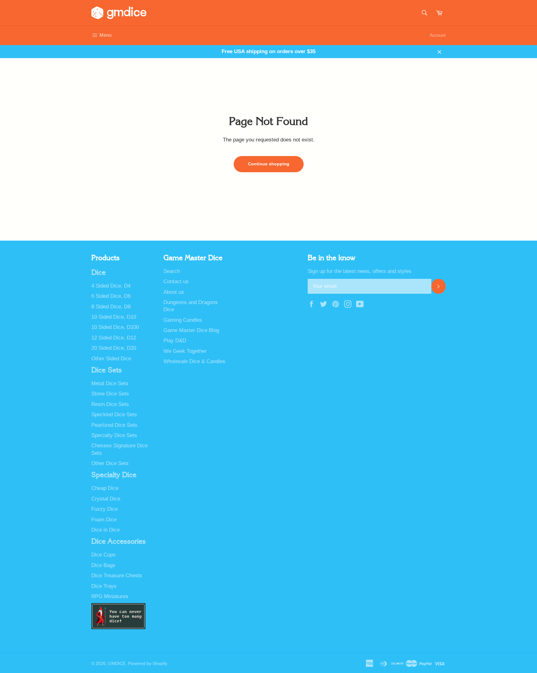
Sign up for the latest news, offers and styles (359, 271)
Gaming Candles (182, 320)
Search (171, 271)
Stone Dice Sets (110, 394)
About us (173, 292)
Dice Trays (104, 586)
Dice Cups (103, 555)
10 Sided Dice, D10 (113, 317)
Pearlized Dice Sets (114, 425)
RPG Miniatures (109, 596)
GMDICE (117, 663)
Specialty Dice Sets (114, 435)
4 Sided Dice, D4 (111, 286)
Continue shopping (268, 163)
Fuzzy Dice (104, 509)
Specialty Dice (113, 475)
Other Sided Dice (111, 359)
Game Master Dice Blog (191, 330)
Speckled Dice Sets (114, 414)
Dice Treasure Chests (116, 576)
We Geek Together (185, 351)
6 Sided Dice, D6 (111, 296)
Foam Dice (104, 520)
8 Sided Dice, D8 (111, 307)
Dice (98, 272)
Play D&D (174, 340)
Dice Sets (106, 370)
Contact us (176, 281)
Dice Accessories (118, 541)
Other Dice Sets (110, 463)
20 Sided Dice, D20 (113, 348)
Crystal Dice (105, 499)
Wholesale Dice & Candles (194, 361)
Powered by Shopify (147, 663)
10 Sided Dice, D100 (115, 327)
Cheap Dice (104, 488)
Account (438, 35)
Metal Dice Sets (109, 383)
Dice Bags (103, 565)
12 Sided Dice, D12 (113, 338)
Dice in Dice (105, 530)
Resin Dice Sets (110, 404)
